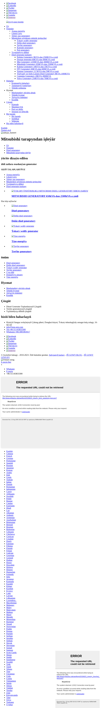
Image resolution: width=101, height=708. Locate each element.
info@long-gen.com (14, 327)
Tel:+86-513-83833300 (16, 329)
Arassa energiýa (18, 31)
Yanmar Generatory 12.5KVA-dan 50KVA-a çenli (38, 71)
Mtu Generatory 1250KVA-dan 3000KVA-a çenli (37, 62)
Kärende (15, 104)
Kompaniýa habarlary (21, 83)
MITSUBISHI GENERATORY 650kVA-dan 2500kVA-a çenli (45, 196)
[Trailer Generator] (20, 246)
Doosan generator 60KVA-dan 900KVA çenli (36, 59)
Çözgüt (9, 102)
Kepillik (15, 100)
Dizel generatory (13, 150)
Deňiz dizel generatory (26, 43)
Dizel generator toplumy (22, 55)
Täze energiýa (12, 277)
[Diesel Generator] (19, 206)
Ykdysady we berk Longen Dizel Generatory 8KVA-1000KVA (43, 74)
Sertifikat (15, 119)
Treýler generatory (24, 45)
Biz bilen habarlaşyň (14, 123)
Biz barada (10, 114)
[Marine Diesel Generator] (22, 216)
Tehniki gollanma (19, 88)
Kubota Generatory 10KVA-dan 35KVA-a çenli (37, 67)
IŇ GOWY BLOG (74, 355)
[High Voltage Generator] (23, 226)
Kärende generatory (25, 48)
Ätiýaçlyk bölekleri (19, 97)
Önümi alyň (6, 130)
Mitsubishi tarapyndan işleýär (18, 153)
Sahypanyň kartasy (57, 355)
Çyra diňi (10, 272)
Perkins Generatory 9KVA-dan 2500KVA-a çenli (37, 57)
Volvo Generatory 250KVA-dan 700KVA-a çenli (37, 78)
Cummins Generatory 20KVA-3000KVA (34, 76)
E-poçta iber (6, 362)
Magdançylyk (17, 107)
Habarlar (10, 81)
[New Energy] (18, 236)
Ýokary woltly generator (27, 40)
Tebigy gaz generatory (21, 36)
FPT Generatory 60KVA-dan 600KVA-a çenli (36, 69)
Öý (7, 26)
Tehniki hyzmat (18, 95)
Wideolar (15, 121)
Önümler (10, 29)
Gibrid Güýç (17, 33)
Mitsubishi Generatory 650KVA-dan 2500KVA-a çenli (39, 64)
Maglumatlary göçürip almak (24, 93)
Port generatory (23, 50)
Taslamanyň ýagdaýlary (21, 85)
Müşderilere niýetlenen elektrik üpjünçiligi (29, 38)
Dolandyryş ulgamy (14, 275)
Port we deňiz (17, 109)
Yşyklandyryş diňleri (20, 52)
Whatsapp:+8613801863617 (18, 332)
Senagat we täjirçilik (20, 112)
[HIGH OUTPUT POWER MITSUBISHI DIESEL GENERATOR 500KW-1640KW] (50, 191)
